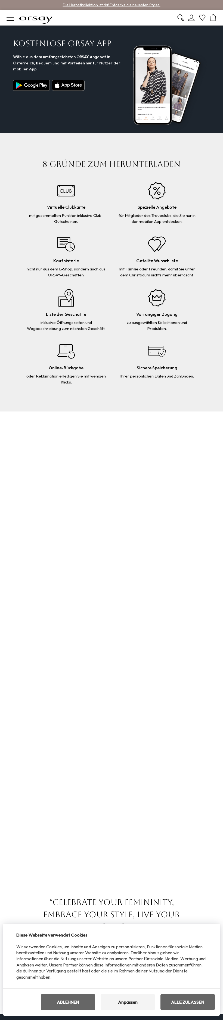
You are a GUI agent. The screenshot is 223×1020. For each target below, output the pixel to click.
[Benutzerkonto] (191, 17)
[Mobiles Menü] (10, 17)
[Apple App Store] (68, 85)
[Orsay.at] (35, 17)
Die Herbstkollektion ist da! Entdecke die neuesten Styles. (111, 4)
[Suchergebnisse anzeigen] (180, 17)
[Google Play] (32, 85)
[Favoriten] (202, 17)
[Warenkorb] (213, 17)
